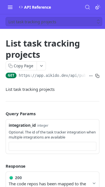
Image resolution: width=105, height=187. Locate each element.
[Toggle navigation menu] (10, 7)
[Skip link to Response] (1, 166)
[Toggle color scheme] (97, 7)
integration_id (22, 125)
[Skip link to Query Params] (1, 113)
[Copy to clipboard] (97, 76)
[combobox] (52, 146)
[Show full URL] (91, 76)
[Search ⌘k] (87, 7)
